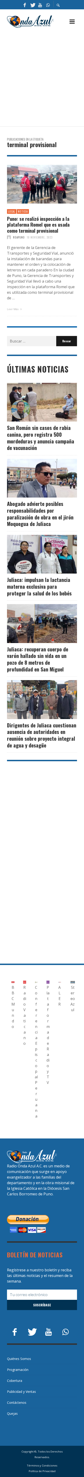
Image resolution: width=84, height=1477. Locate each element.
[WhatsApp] (47, 4)
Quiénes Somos (19, 1358)
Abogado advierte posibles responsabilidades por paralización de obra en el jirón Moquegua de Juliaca (40, 513)
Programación (17, 1369)
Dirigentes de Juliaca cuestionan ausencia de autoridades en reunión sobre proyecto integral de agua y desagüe (41, 735)
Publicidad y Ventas (21, 1391)
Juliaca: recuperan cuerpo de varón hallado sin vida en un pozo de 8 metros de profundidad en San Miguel (37, 659)
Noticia (23, 211)
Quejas (12, 1413)
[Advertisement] (42, 77)
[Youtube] (40, 4)
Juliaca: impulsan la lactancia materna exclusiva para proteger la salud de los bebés (39, 586)
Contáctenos (16, 1402)
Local (11, 211)
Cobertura (14, 1380)
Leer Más (13, 309)
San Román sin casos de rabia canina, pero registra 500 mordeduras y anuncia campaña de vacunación (40, 437)
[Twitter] (32, 4)
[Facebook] (24, 4)
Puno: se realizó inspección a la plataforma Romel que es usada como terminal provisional (38, 224)
